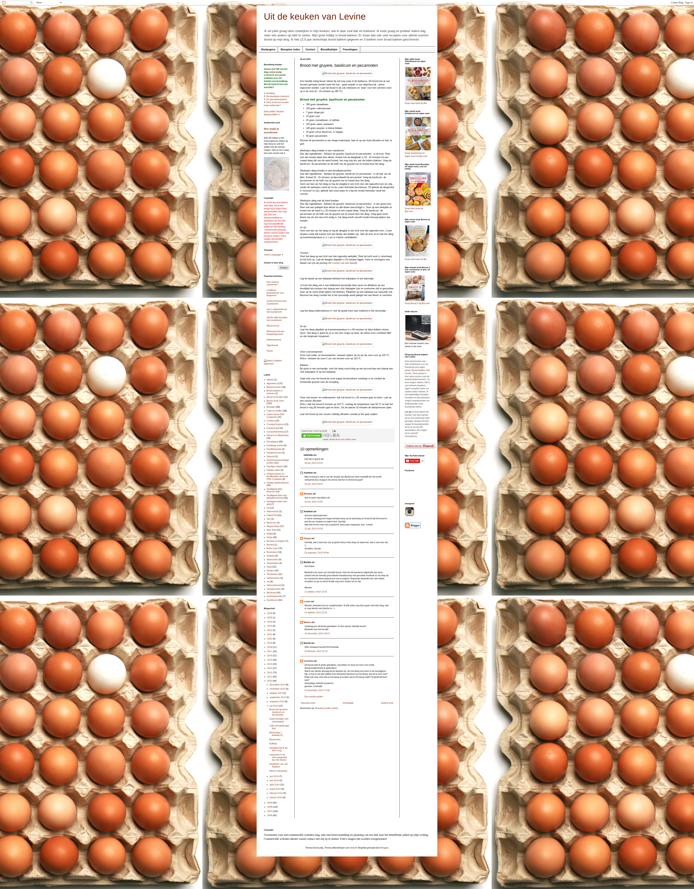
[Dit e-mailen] (324, 435)
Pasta (269, 537)
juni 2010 (274, 776)
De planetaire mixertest (277, 96)
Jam (269, 519)
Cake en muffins (274, 411)
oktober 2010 (276, 693)
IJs (268, 508)
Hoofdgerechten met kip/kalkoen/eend (277, 496)
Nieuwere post (308, 703)
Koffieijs (273, 743)
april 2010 (275, 784)
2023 (270, 626)
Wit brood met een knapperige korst (275, 332)
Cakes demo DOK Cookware (275, 415)
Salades (271, 556)
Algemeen (272, 383)
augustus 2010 (277, 701)
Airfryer (270, 379)
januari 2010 (276, 797)
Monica (307, 622)
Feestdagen (350, 49)
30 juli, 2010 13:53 (314, 501)
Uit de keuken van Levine (315, 16)
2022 (270, 630)
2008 (270, 807)
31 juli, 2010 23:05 (314, 528)
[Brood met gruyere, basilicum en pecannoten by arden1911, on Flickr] (347, 73)
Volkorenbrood (274, 339)
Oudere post (387, 703)
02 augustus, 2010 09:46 (317, 552)
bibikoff (353, 848)
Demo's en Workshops (278, 435)
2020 (270, 639)
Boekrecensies (274, 387)
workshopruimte (274, 596)
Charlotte (308, 661)
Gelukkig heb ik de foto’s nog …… (278, 749)
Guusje (307, 538)
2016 (270, 655)
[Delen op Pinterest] (338, 435)
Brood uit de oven (337, 439)
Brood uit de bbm (275, 397)
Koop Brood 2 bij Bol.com (417, 303)
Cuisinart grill (273, 428)
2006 (270, 815)
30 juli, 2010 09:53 (314, 484)
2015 (270, 660)
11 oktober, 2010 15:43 (316, 591)
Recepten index (290, 49)
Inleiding (270, 93)
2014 (270, 664)
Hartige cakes (273, 470)
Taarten (270, 570)
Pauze (270, 351)
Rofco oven (351, 439)
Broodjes (271, 407)
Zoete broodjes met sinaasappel (278, 720)
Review (270, 544)
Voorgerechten (274, 589)
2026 (270, 613)
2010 (270, 681)
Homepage (348, 703)
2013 (270, 668)
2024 (270, 622)
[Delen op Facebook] (334, 435)
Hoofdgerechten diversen (274, 490)
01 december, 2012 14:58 (317, 690)
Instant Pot (272, 515)
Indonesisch (273, 511)
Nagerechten (273, 526)
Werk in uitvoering (278, 771)
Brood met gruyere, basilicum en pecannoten (278, 712)
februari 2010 (276, 793)
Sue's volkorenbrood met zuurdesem (277, 310)
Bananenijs (274, 739)
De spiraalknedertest (276, 99)
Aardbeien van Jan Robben (278, 765)
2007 (270, 811)
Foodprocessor (274, 452)
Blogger (384, 848)
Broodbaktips (329, 49)
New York (271, 530)
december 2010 (278, 684)
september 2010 (278, 697)
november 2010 (278, 689)
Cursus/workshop (275, 431)
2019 (270, 643)
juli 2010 (274, 706)
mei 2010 (274, 780)
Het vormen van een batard (342, 263)
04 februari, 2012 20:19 (316, 651)
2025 (270, 617)
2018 (270, 647)
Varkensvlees (273, 578)
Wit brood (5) (273, 326)
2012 (270, 672)
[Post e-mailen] (333, 431)
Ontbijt (270, 533)
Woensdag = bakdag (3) (276, 733)
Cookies (271, 420)
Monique (308, 494)
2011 (270, 676)
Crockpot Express (275, 424)
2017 (270, 651)
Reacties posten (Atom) (326, 708)
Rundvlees (272, 552)
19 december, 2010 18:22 (317, 633)
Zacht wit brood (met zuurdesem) (276, 302)
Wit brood (271, 592)
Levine (307, 601)
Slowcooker (272, 559)
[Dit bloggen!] (327, 435)
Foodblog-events (275, 445)
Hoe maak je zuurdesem (273, 283)
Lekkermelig (275, 72)
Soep (269, 567)
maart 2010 (275, 789)
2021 (270, 634)
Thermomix (272, 574)
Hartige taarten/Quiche (278, 482)
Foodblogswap (274, 449)
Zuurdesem (272, 600)
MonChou (271, 522)
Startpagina (268, 49)
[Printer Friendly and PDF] (311, 436)
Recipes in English (276, 541)
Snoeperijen (273, 563)
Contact (310, 49)
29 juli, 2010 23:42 (314, 463)
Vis (268, 581)
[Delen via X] (331, 435)
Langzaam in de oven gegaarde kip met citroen (278, 757)
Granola (271, 456)
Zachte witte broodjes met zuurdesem (277, 318)
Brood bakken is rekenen (274, 392)
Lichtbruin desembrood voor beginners (275, 293)
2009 (270, 802)
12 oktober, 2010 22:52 (316, 612)
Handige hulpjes (275, 466)
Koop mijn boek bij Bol (416, 103)
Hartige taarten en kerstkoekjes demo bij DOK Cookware (277, 476)
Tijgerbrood (272, 345)
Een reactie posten (314, 696)
